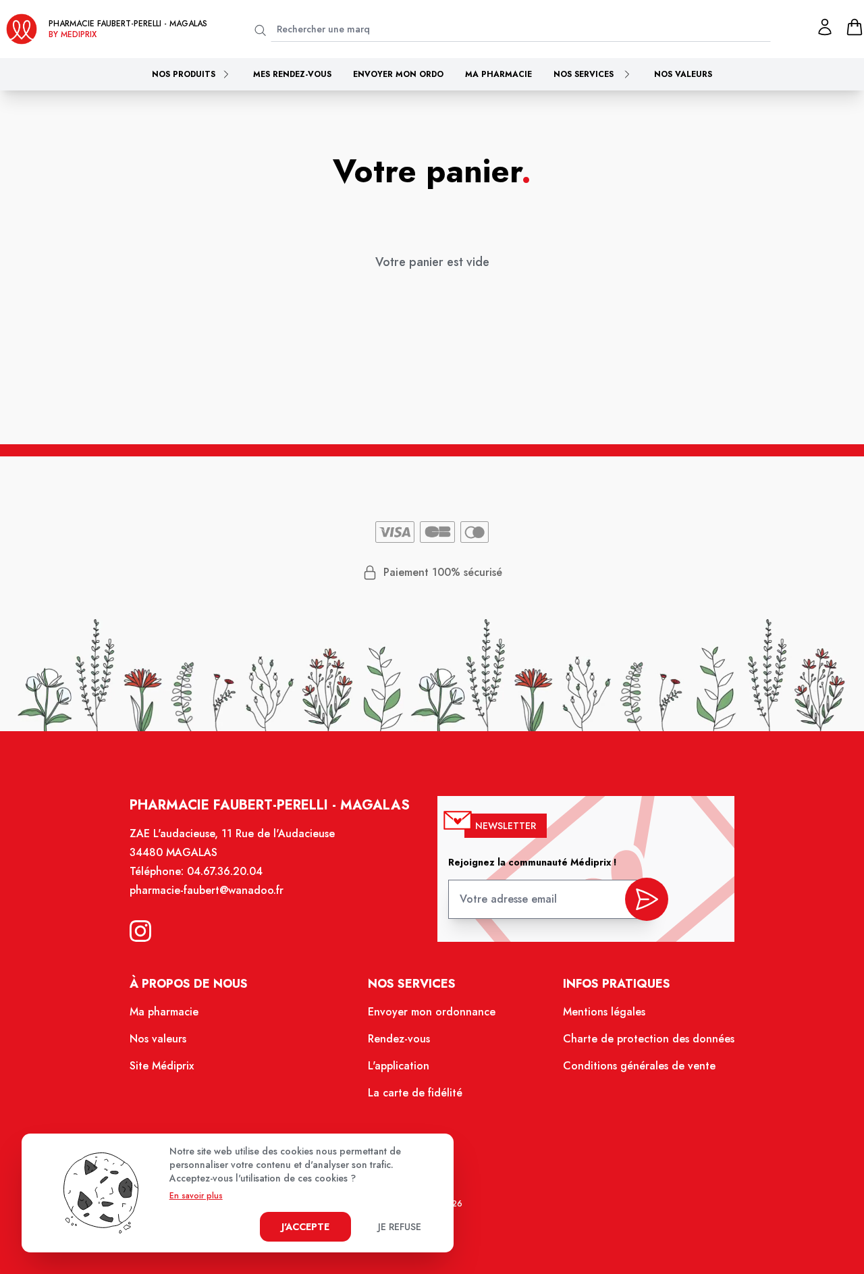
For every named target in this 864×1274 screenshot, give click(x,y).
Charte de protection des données (648, 1038)
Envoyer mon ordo (398, 74)
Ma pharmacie (498, 74)
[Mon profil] (824, 27)
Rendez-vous (399, 1038)
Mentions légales (604, 1011)
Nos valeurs (683, 74)
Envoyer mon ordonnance (431, 1011)
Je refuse (399, 1226)
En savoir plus (196, 1195)
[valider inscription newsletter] (646, 899)
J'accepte (305, 1226)
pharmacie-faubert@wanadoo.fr (207, 890)
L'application (398, 1065)
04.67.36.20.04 (225, 871)
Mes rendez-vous (292, 74)
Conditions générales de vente (639, 1065)
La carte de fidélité (415, 1092)
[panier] (854, 27)
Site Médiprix (162, 1065)
